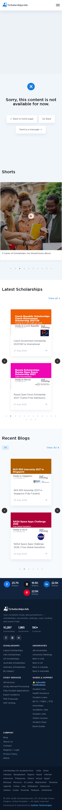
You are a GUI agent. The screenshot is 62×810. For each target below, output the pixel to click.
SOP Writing (9, 703)
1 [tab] (10, 268)
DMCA (6, 758)
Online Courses (40, 718)
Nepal (39, 775)
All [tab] (5, 448)
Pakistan (7, 775)
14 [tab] (31, 419)
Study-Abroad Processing (16, 687)
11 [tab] (51, 416)
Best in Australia (41, 671)
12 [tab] (55, 416)
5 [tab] (28, 268)
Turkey (16, 786)
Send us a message (29, 130)
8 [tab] (42, 268)
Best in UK (38, 663)
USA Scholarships (12, 655)
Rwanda (25, 790)
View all (53, 298)
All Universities (40, 651)
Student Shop (39, 722)
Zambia (7, 790)
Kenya (39, 779)
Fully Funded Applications (16, 691)
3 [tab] (19, 268)
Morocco (17, 782)
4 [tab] (24, 268)
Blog (5, 738)
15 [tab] (35, 419)
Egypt (47, 779)
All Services (9, 683)
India (38, 771)
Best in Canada (40, 667)
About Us (8, 742)
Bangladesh (19, 775)
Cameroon (45, 786)
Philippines (20, 779)
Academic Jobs (40, 710)
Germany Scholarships (14, 667)
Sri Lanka (28, 782)
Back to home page (22, 119)
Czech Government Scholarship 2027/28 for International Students (30, 344)
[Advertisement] (31, 42)
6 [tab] (33, 268)
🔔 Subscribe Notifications (39, 684)
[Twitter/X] (12, 637)
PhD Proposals (10, 699)
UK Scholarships (11, 659)
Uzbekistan (46, 790)
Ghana (31, 779)
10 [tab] (51, 268)
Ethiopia (7, 782)
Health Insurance (41, 693)
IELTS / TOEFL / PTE (43, 702)
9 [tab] (46, 268)
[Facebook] (5, 637)
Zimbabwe (33, 786)
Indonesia (8, 779)
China (45, 771)
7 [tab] (37, 268)
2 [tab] (15, 268)
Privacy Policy (10, 754)
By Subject (8, 671)
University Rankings (42, 655)
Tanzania (53, 782)
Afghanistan (41, 782)
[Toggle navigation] (55, 5)
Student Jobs (39, 714)
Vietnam (48, 775)
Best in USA (38, 659)
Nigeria (30, 775)
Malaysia (35, 790)
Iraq (23, 786)
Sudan (16, 790)
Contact (7, 746)
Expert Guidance (11, 695)
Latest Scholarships (13, 651)
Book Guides (39, 726)
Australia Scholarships (14, 663)
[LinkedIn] (18, 637)
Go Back (46, 119)
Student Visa (39, 689)
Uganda (7, 786)
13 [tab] (26, 419)
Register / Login (11, 750)
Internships (38, 706)
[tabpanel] (31, 359)
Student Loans (40, 698)
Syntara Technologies (41, 805)
